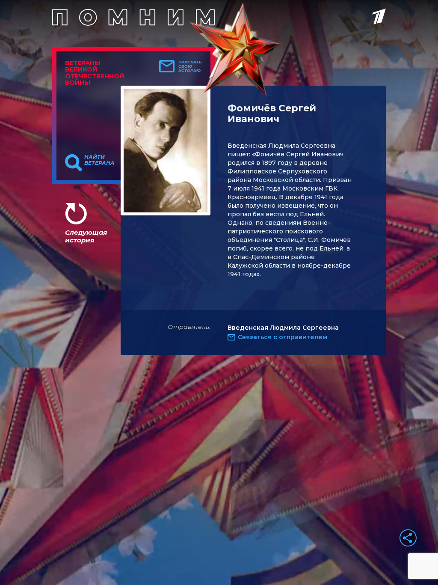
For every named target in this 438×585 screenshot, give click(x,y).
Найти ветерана (99, 160)
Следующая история (86, 236)
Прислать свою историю (190, 66)
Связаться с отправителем (282, 337)
